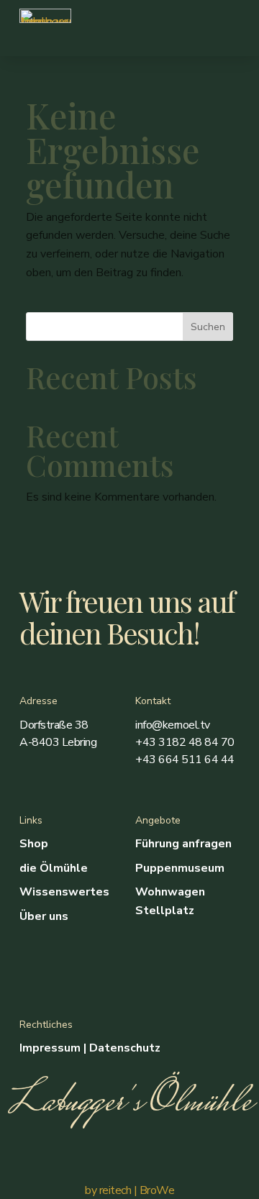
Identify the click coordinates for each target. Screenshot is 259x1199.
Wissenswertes (64, 892)
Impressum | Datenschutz (89, 1048)
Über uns (43, 916)
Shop (33, 844)
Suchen (208, 327)
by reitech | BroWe (129, 1190)
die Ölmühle (53, 868)
